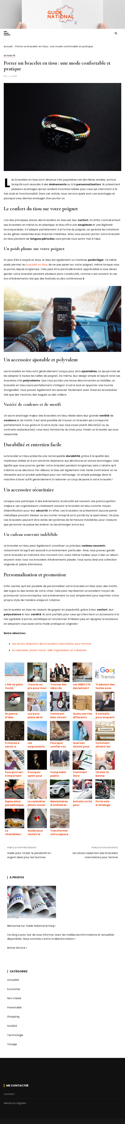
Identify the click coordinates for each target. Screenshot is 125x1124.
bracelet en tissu (37, 264)
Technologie (15, 1035)
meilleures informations (81, 935)
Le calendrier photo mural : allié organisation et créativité (49, 650)
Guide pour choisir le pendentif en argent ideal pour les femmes (29, 855)
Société (12, 1026)
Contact (9, 1094)
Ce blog (12, 935)
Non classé (14, 998)
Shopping (13, 1016)
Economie (13, 989)
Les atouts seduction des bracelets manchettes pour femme (95, 855)
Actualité (9, 55)
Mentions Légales (15, 1103)
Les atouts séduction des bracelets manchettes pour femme (51, 644)
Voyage (12, 1044)
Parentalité (14, 1007)
